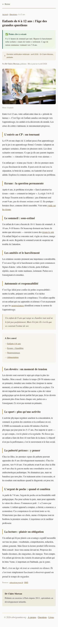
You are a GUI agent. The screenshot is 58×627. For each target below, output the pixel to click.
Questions (13, 14)
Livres (51, 617)
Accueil (5, 14)
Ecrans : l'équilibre (15, 348)
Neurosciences (13, 352)
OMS (26, 582)
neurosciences (18, 305)
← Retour (6, 4)
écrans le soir (48, 232)
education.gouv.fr (16, 582)
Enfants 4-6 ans (14, 343)
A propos (32, 617)
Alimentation (13, 357)
